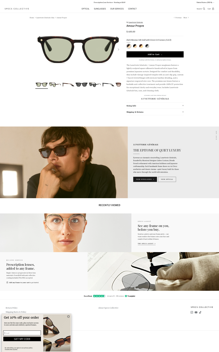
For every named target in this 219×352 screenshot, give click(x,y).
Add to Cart (155, 54)
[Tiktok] (200, 312)
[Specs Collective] (17, 9)
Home (32, 17)
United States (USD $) (204, 2)
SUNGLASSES (100, 8)
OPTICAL (85, 8)
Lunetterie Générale (136, 22)
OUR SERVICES (117, 8)
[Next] (118, 49)
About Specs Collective (108, 307)
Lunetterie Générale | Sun (45, 17)
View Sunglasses (144, 179)
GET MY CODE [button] (22, 339)
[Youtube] (196, 312)
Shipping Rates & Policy (16, 312)
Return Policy (11, 307)
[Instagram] (191, 312)
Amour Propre (62, 17)
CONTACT (132, 8)
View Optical (167, 179)
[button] (68, 316)
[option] (78, 49)
